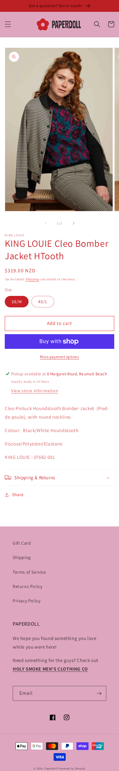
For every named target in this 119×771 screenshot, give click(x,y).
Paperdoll (50, 768)
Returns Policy (27, 586)
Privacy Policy (26, 601)
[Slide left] (46, 223)
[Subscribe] (99, 693)
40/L (43, 302)
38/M (16, 302)
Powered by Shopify (71, 768)
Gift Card (22, 543)
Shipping (32, 279)
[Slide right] (74, 223)
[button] (8, 24)
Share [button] (18, 494)
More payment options (59, 356)
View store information (34, 390)
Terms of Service (29, 572)
